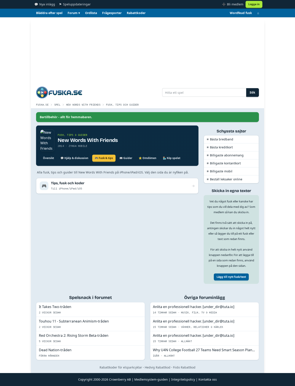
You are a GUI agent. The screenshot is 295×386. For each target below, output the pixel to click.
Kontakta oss (207, 379)
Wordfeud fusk (241, 13)
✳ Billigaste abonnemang (225, 155)
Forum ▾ (74, 13)
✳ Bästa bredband (219, 139)
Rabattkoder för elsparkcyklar (121, 367)
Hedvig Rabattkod (157, 367)
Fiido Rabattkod (184, 367)
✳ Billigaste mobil (219, 171)
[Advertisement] (147, 49)
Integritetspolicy (183, 379)
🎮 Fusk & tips (104, 158)
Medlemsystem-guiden (151, 379)
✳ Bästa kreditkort (219, 147)
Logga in (254, 4)
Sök (252, 92)
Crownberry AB (120, 379)
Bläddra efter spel (49, 13)
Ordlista (91, 13)
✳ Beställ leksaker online (224, 179)
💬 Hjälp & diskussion (74, 158)
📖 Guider (125, 158)
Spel (57, 104)
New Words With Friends (83, 104)
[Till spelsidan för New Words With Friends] (47, 140)
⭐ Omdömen (147, 158)
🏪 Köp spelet (171, 158)
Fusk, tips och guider (122, 104)
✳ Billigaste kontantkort (223, 163)
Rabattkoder (136, 13)
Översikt (48, 158)
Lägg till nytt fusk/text (231, 277)
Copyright (85, 379)
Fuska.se (42, 104)
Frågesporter (112, 13)
